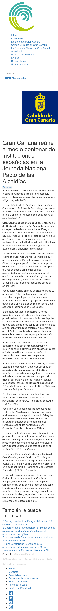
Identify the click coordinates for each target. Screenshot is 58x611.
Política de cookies (18, 581)
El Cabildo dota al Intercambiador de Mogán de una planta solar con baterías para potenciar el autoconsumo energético (28, 531)
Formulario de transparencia (23, 578)
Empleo (15, 57)
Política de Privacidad (20, 588)
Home (12, 568)
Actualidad (16, 51)
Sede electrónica (19, 64)
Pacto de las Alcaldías (22, 54)
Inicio (14, 35)
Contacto (13, 571)
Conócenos (17, 38)
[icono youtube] (10, 77)
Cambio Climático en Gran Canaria (29, 44)
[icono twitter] (8, 77)
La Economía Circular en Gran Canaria (31, 48)
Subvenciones (18, 61)
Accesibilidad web (18, 575)
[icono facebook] (6, 77)
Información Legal (18, 584)
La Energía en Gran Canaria (25, 41)
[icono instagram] (13, 77)
